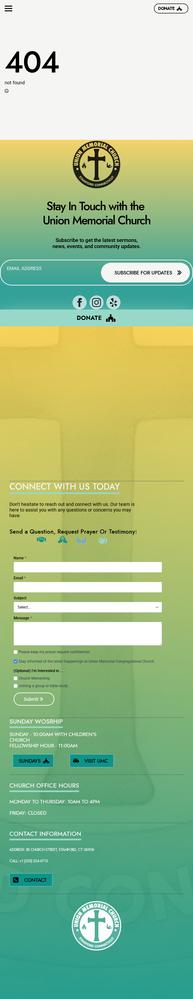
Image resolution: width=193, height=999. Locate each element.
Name (20, 558)
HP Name (14, 556)
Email (20, 578)
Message (23, 618)
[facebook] (79, 302)
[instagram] (96, 302)
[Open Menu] (8, 8)
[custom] (113, 302)
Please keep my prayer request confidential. (54, 652)
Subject (20, 598)
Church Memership (34, 678)
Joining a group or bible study (43, 686)
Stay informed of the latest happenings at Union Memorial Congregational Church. (87, 661)
